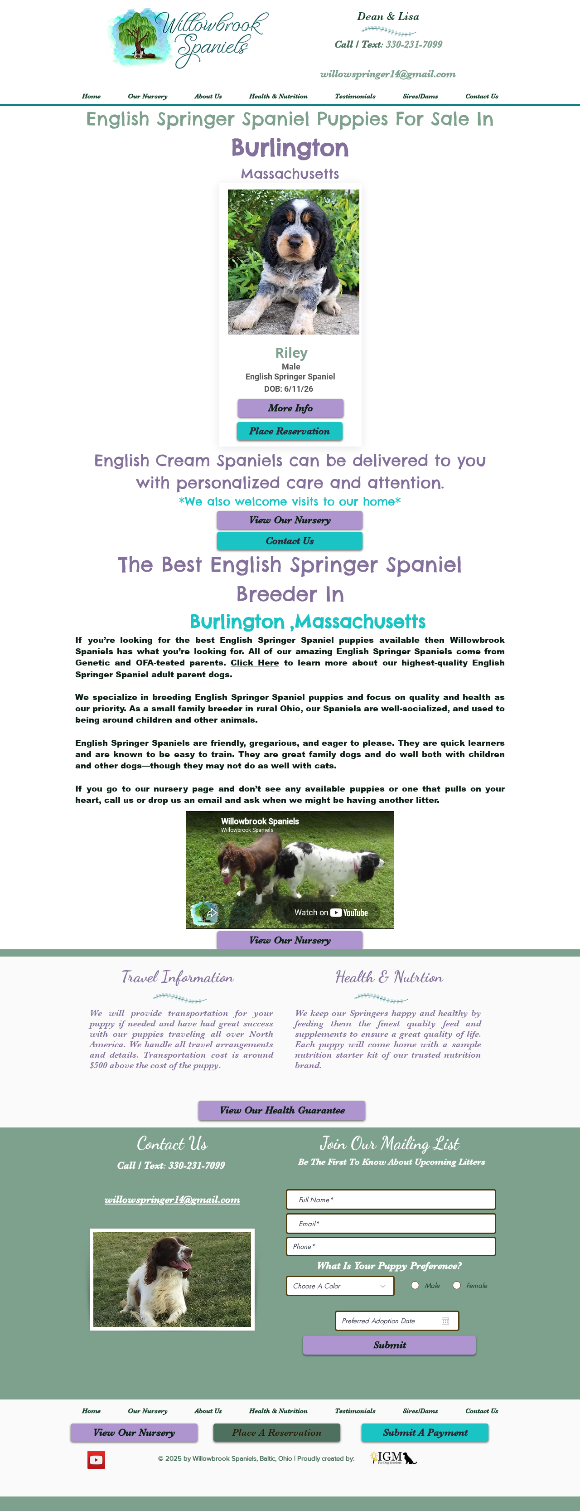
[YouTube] (96, 1460)
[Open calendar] (445, 1321)
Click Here (255, 662)
